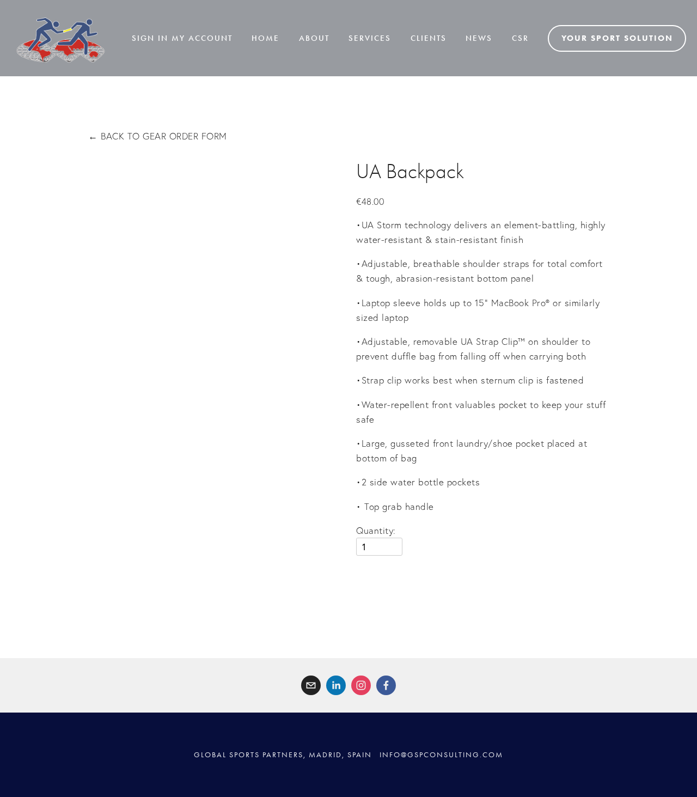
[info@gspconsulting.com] (311, 685)
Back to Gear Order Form (157, 136)
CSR (520, 38)
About (314, 38)
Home (265, 38)
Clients (429, 38)
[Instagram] (361, 685)
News (479, 38)
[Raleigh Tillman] (336, 685)
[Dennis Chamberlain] (386, 685)
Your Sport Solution (617, 38)
